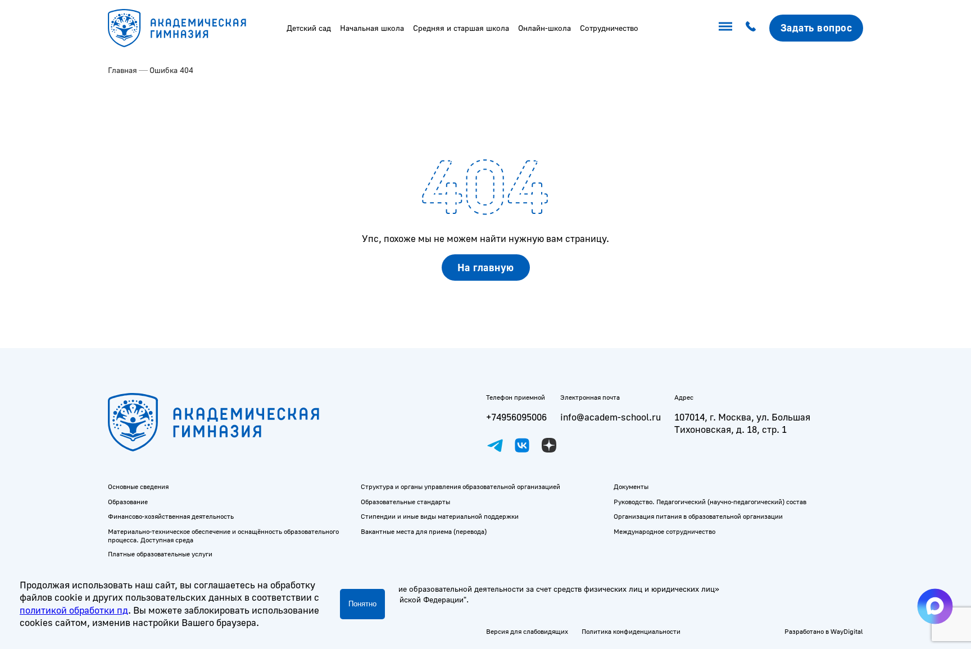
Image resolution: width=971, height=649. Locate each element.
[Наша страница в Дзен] (549, 445)
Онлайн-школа (544, 28)
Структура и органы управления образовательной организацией (460, 486)
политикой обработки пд (74, 610)
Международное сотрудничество (664, 531)
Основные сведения (138, 486)
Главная (122, 70)
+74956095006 (516, 417)
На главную (485, 267)
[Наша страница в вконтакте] (522, 445)
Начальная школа (372, 28)
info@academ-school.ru (610, 417)
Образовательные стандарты (405, 501)
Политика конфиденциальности (631, 631)
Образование (128, 501)
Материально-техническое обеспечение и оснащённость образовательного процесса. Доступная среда (223, 536)
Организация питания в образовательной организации (698, 516)
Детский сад (309, 28)
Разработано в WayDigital (823, 631)
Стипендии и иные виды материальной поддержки (440, 516)
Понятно (362, 604)
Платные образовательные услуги (160, 554)
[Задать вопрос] (816, 28)
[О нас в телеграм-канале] (495, 445)
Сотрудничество (609, 28)
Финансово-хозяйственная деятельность (171, 516)
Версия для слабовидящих (527, 631)
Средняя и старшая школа (461, 28)
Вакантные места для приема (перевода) (424, 531)
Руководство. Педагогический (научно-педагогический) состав (710, 501)
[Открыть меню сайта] (725, 26)
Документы (631, 486)
